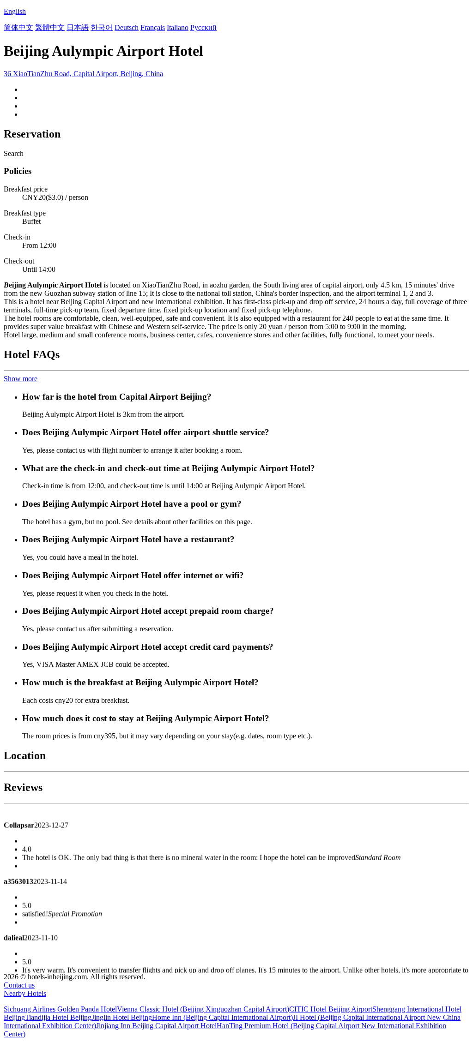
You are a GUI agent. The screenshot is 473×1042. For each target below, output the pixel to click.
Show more (20, 379)
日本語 (78, 27)
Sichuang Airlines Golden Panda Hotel (60, 1009)
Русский (203, 27)
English (15, 11)
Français (152, 27)
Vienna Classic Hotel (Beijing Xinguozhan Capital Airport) (203, 1009)
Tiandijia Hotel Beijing (58, 1017)
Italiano (177, 27)
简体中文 (18, 27)
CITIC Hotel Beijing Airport (330, 1009)
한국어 (102, 27)
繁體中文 (50, 27)
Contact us (19, 985)
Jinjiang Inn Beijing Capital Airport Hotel (156, 1026)
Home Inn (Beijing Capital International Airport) (222, 1017)
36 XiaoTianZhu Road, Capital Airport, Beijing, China (83, 74)
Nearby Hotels (25, 993)
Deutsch (127, 27)
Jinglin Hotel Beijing (121, 1017)
